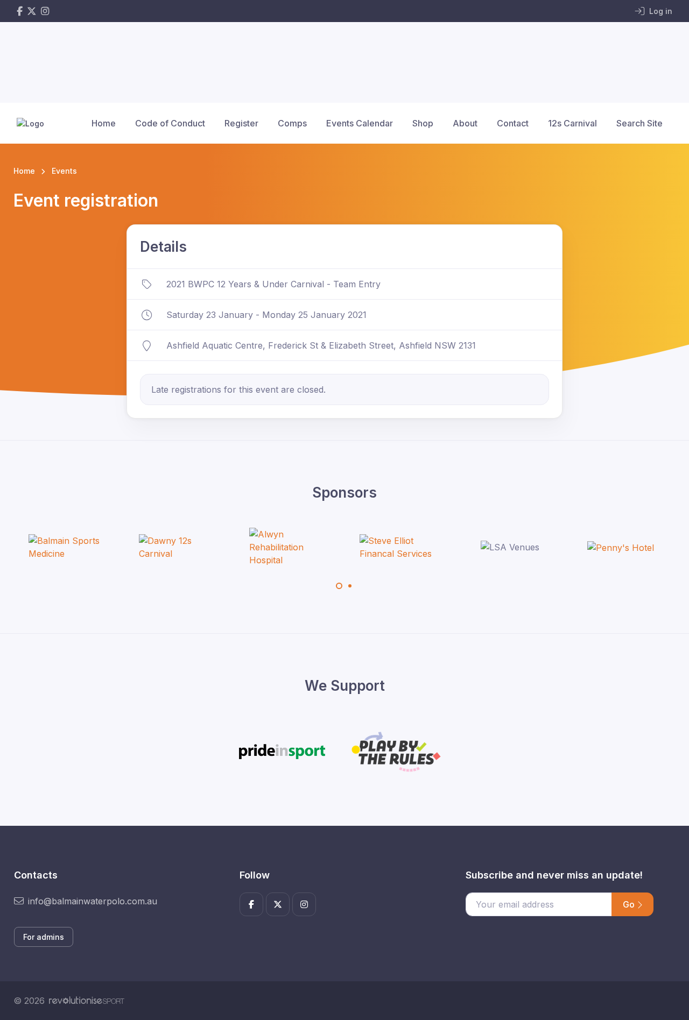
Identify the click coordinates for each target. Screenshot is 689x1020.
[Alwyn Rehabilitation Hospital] (289, 547)
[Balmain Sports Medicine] (69, 547)
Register (241, 123)
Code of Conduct (170, 123)
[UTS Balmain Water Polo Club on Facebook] (20, 11)
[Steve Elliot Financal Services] (400, 547)
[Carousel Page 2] (350, 586)
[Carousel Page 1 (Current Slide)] (339, 586)
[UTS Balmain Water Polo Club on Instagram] (45, 11)
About (465, 123)
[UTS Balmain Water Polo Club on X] (32, 11)
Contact (513, 123)
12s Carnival (572, 123)
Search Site (639, 123)
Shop (422, 123)
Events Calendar (359, 123)
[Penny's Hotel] (620, 547)
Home (104, 123)
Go (630, 904)
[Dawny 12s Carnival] (179, 547)
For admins (43, 936)
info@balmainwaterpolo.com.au (92, 901)
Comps (292, 123)
